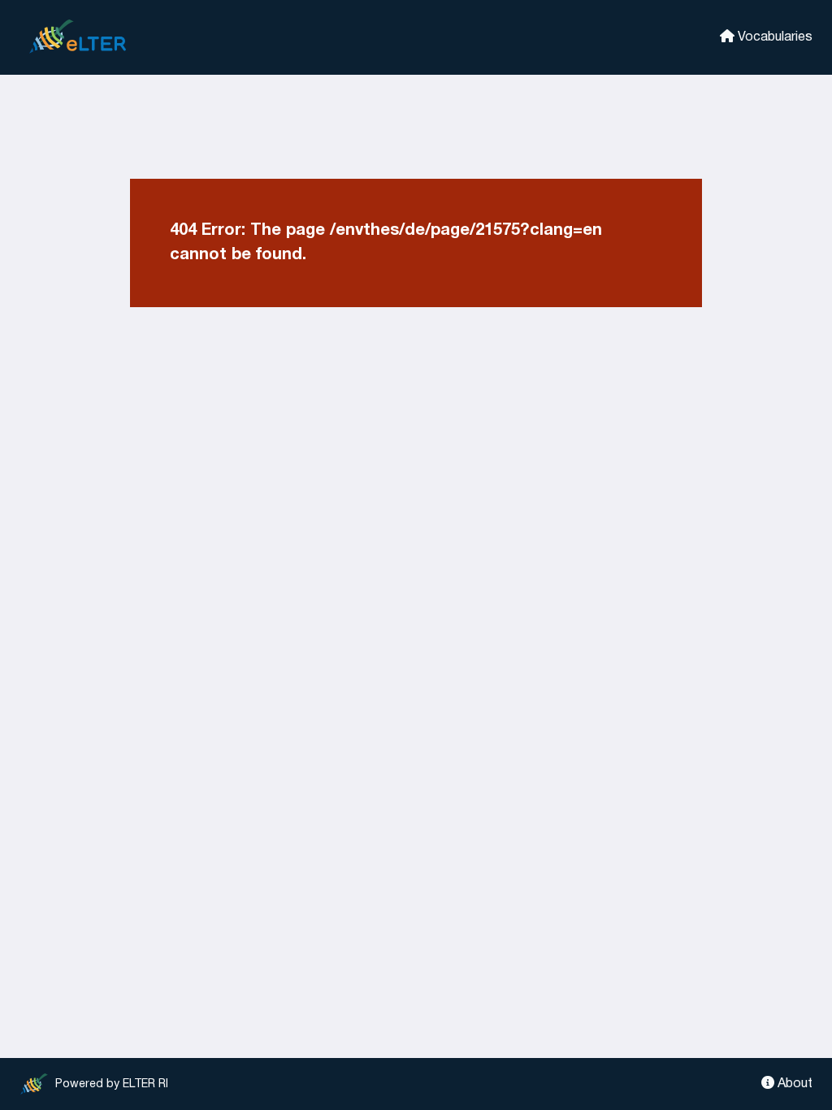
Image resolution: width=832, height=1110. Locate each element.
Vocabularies (773, 37)
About (793, 1084)
